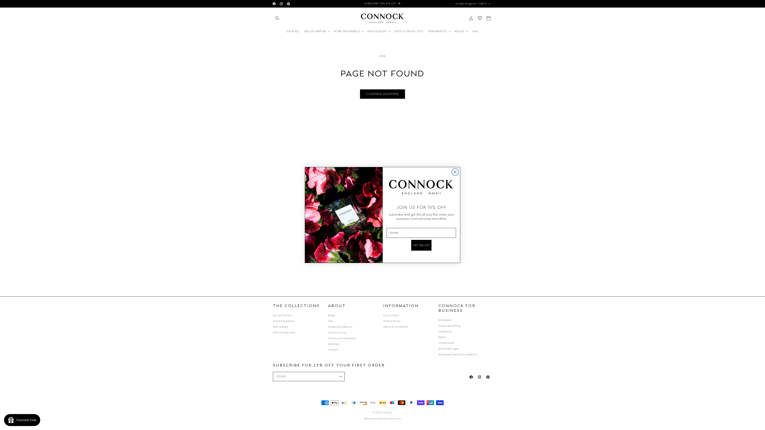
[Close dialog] (455, 172)
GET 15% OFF (421, 245)
